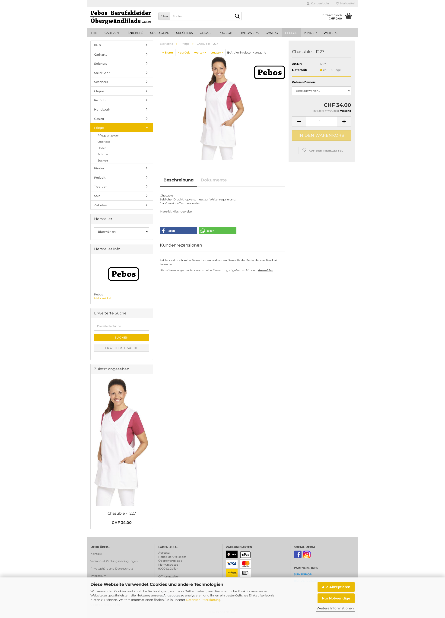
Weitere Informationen (335, 608)
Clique (206, 33)
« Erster (167, 52)
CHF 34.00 (122, 522)
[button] (299, 121)
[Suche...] (237, 16)
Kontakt (96, 553)
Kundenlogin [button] (319, 3)
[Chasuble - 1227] (222, 108)
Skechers (184, 33)
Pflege (291, 33)
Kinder (310, 33)
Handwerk (249, 33)
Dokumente (214, 180)
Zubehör (100, 205)
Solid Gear (159, 33)
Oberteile (104, 141)
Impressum (98, 575)
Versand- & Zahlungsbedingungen (114, 561)
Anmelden (265, 270)
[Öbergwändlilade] (120, 17)
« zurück (184, 52)
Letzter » (216, 52)
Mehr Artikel (102, 298)
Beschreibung (178, 180)
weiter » (200, 52)
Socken (103, 160)
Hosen (102, 148)
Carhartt (113, 33)
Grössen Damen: (304, 82)
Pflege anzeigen (109, 135)
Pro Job (225, 33)
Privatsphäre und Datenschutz (111, 568)
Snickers (135, 33)
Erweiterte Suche (121, 348)
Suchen (122, 337)
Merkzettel (347, 3)
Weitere (331, 33)
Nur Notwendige (336, 598)
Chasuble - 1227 (122, 513)
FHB (94, 33)
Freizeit (99, 177)
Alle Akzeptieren (336, 587)
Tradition (101, 186)
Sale (97, 196)
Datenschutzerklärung (203, 600)
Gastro (272, 33)
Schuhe (103, 154)
